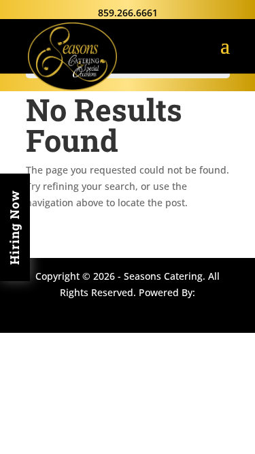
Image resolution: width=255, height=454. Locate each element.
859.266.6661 (128, 12)
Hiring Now (14, 227)
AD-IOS (129, 311)
